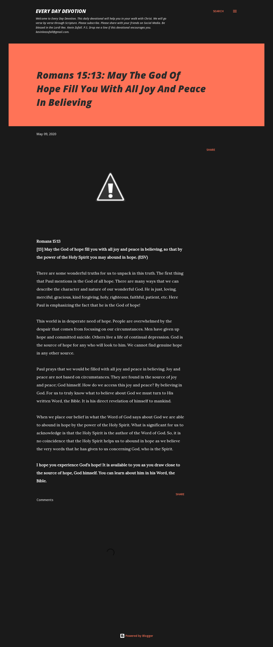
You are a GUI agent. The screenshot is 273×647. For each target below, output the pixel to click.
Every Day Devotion (61, 11)
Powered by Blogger (139, 636)
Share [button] (210, 150)
